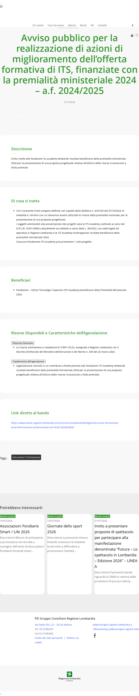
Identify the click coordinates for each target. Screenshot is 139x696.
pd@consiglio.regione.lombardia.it (112, 624)
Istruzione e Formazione (26, 457)
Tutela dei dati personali (49, 638)
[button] (69, 694)
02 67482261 (46, 629)
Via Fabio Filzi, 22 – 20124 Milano (53, 624)
